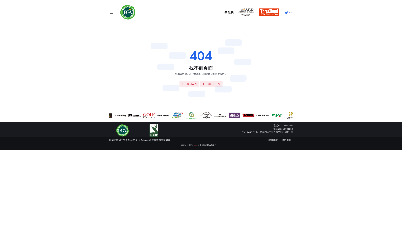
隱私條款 (286, 140)
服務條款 (273, 140)
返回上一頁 (214, 84)
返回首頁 (192, 84)
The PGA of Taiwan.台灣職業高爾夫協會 (149, 140)
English (287, 12)
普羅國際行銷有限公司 (207, 145)
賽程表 (229, 12)
